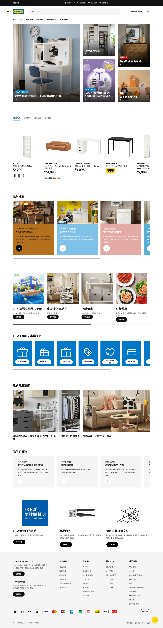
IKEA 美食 (109, 583)
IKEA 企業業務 (81, 3)
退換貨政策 (87, 571)
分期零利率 (131, 362)
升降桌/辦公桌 (134, 595)
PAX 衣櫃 (132, 579)
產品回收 (86, 595)
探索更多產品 (134, 604)
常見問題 (86, 587)
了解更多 (18, 317)
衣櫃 (131, 583)
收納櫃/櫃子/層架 (135, 575)
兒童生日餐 (66, 362)
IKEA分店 (109, 579)
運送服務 (62, 567)
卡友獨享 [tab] (48, 118)
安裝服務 (62, 579)
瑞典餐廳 (105, 3)
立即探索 (53, 317)
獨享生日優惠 (22, 362)
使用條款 (137, 623)
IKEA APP (109, 587)
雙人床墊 (132, 567)
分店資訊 (94, 3)
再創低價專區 (51, 19)
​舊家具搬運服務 (65, 583)
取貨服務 (62, 571)
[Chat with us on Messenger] (155, 620)
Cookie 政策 (146, 623)
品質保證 (86, 579)
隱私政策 (130, 623)
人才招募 (109, 571)
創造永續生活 (111, 575)
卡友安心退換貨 (110, 362)
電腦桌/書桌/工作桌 (136, 587)
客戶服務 (86, 567)
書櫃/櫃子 (133, 591)
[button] (150, 230)
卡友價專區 (64, 19)
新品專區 (39, 19)
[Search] (33, 11)
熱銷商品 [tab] (16, 118)
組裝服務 (62, 575)
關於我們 (109, 567)
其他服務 (62, 587)
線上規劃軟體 (88, 575)
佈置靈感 (29, 19)
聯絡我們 (86, 583)
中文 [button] (143, 612)
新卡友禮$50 (44, 362)
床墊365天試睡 (88, 591)
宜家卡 (69, 3)
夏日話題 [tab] (37, 118)
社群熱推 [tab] (27, 118)
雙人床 (131, 599)
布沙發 (131, 571)
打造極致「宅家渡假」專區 (97, 436)
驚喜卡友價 (88, 362)
